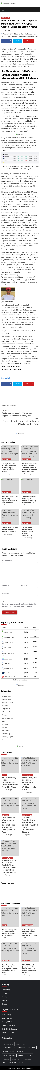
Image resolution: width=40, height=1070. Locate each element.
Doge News (6, 709)
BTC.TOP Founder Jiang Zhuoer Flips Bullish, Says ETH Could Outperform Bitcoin (30, 824)
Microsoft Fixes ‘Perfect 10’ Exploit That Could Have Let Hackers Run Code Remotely (9, 866)
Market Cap (6, 990)
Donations (5, 993)
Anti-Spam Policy (7, 1018)
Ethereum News (7, 712)
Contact (4, 1004)
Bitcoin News (6, 699)
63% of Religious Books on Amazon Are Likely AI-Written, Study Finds (30, 783)
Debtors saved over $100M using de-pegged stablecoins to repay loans (17, 413)
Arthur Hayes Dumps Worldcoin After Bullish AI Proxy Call (10, 530)
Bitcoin (7, 405)
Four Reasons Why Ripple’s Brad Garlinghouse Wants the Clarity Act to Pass (8, 824)
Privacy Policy (6, 1015)
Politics (4, 727)
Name (5, 585)
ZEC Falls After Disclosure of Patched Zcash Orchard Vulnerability (27, 531)
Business (5, 706)
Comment (7, 560)
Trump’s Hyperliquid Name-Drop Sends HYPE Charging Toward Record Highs (9, 467)
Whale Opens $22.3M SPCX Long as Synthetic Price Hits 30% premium (10, 499)
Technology (6, 734)
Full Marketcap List (20, 680)
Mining (4, 721)
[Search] (37, 10)
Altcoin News (5, 17)
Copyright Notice (8, 1022)
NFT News (5, 724)
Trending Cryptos (8, 737)
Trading (4, 997)
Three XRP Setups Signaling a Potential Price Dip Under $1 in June (29, 499)
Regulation (5, 730)
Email (24, 585)
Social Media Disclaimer (10, 1029)
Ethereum (13, 405)
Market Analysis (7, 718)
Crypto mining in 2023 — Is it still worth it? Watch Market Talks (21, 421)
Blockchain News (8, 703)
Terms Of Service (8, 1033)
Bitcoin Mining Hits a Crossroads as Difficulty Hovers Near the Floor (10, 782)
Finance (4, 715)
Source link (5, 378)
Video (4, 740)
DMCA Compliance (8, 1025)
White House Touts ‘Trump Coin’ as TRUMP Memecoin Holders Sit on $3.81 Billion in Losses (29, 467)
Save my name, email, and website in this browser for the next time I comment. (19, 605)
